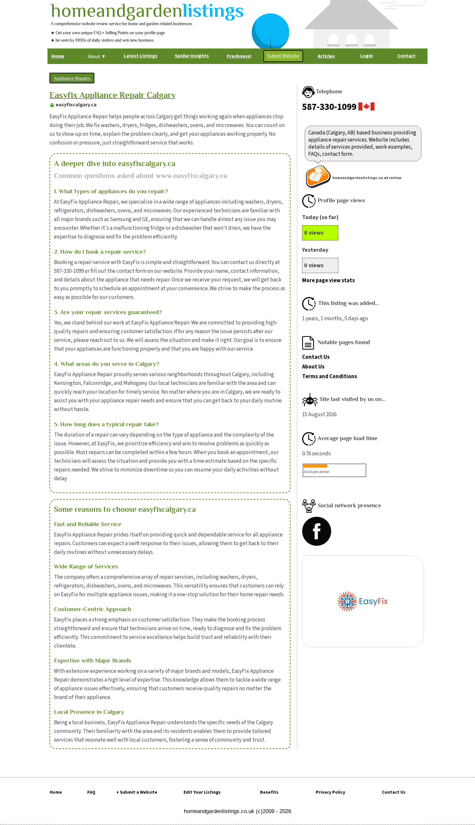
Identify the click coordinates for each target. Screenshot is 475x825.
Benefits (269, 792)
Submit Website (283, 56)
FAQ (91, 792)
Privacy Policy (330, 792)
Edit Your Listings (202, 792)
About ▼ (97, 56)
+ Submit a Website (136, 792)
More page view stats (328, 280)
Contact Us (316, 357)
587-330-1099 (329, 107)
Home (56, 792)
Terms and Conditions (329, 376)
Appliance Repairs (71, 78)
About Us (313, 367)
